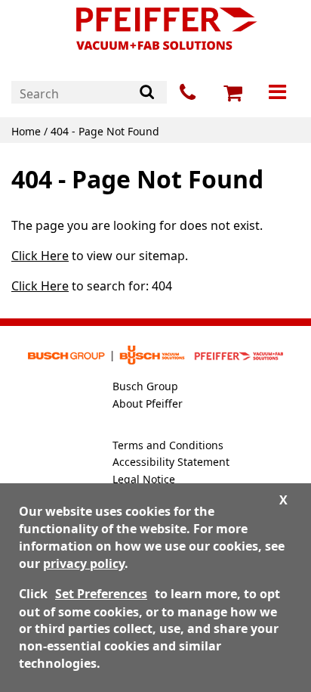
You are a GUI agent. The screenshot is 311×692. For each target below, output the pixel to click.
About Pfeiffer (147, 403)
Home (26, 131)
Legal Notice (143, 479)
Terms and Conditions (167, 445)
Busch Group (145, 386)
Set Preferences (101, 593)
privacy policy (84, 563)
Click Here (40, 255)
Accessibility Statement (170, 462)
